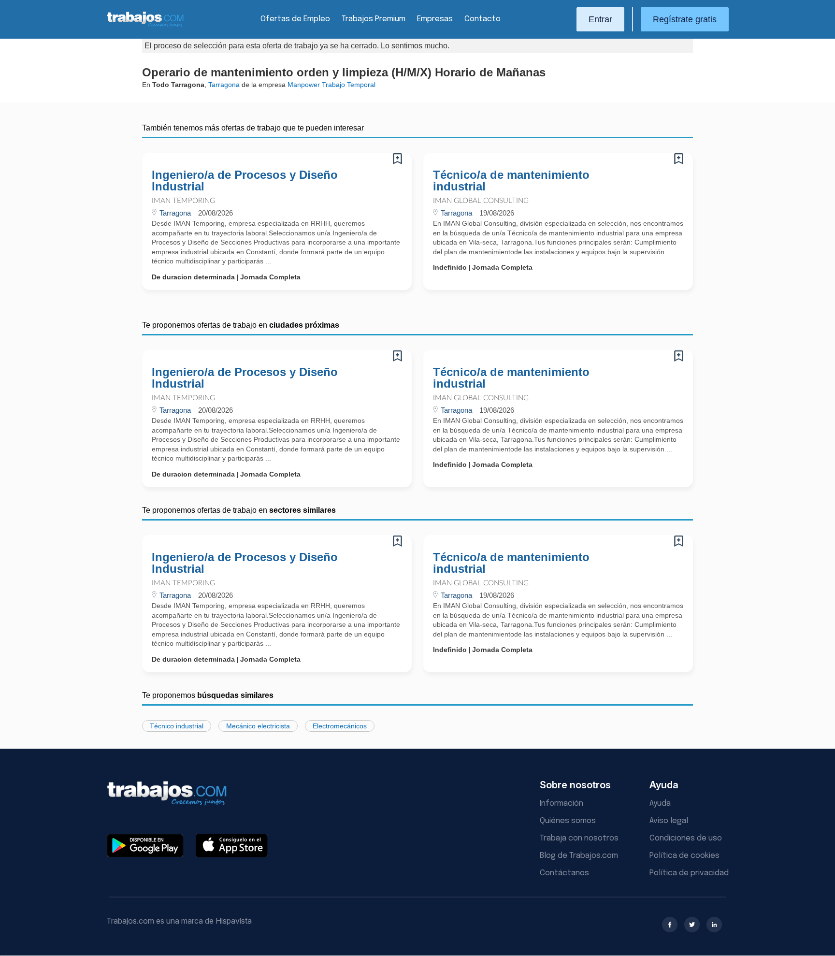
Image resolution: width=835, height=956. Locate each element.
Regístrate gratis (685, 19)
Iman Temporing (183, 200)
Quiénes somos (568, 821)
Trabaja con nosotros (579, 838)
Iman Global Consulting (481, 200)
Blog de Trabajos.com (579, 856)
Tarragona (224, 84)
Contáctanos (564, 873)
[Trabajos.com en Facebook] (669, 924)
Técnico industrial (176, 726)
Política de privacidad (689, 873)
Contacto (482, 19)
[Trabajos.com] (145, 26)
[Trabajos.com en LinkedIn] (714, 924)
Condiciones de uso (685, 838)
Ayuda (660, 803)
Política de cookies (684, 856)
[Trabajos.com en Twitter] (692, 924)
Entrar (600, 19)
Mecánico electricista (258, 726)
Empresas (435, 19)
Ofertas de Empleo (295, 19)
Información (561, 803)
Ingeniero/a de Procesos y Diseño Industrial (245, 180)
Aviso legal (668, 821)
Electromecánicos (340, 726)
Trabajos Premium (373, 19)
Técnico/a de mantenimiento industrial (511, 180)
